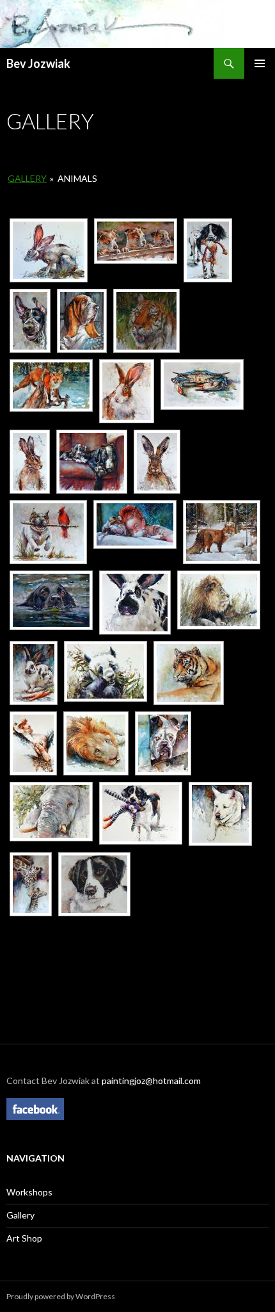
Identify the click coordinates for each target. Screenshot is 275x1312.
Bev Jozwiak (38, 63)
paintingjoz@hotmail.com (151, 1080)
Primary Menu (259, 63)
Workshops (29, 1191)
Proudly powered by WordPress (60, 1296)
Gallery (27, 178)
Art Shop (24, 1238)
